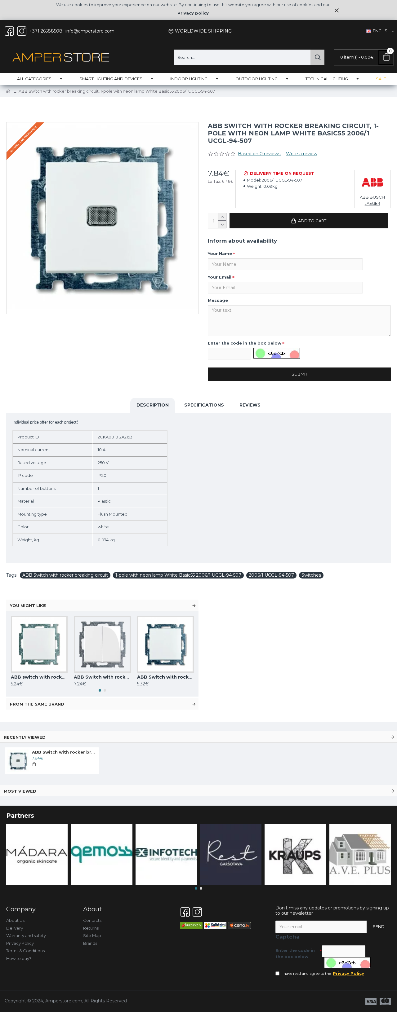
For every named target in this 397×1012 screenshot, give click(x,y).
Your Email (219, 277)
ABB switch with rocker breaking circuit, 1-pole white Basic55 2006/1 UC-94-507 (39, 677)
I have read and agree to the (323, 973)
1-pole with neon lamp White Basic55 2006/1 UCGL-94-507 (178, 575)
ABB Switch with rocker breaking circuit (65, 575)
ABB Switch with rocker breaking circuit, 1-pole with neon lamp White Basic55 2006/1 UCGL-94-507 (64, 752)
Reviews (250, 405)
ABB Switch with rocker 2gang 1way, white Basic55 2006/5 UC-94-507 (102, 677)
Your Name (220, 253)
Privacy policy (193, 13)
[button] (100, 690)
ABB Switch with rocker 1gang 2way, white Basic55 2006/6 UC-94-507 (165, 677)
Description (152, 405)
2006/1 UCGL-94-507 (271, 575)
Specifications (204, 405)
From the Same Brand (37, 704)
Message (218, 300)
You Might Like (28, 605)
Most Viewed (20, 791)
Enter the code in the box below (244, 343)
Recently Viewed (25, 737)
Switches (311, 575)
